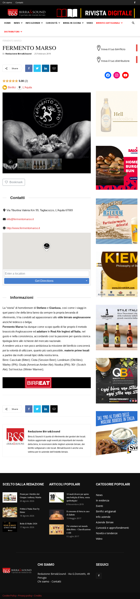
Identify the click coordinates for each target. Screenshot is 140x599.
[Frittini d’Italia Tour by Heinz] (10, 512)
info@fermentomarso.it (20, 219)
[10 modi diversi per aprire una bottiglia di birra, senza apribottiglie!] (56, 497)
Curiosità (51, 22)
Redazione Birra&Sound (18, 53)
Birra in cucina (72, 22)
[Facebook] (134, 2)
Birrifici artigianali (108, 22)
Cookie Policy (9, 595)
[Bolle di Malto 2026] (10, 527)
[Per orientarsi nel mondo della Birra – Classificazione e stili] (56, 529)
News (17, 22)
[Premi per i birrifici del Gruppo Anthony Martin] (10, 497)
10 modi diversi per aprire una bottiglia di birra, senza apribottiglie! (78, 497)
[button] (133, 23)
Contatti (19, 2)
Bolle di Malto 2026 (28, 523)
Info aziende (33, 22)
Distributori (12, 31)
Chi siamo (7, 2)
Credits (38, 595)
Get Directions (44, 280)
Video (90, 22)
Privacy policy (25, 595)
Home (7, 22)
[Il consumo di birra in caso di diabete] (56, 515)
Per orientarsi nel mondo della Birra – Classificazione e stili (79, 529)
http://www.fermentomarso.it (23, 228)
